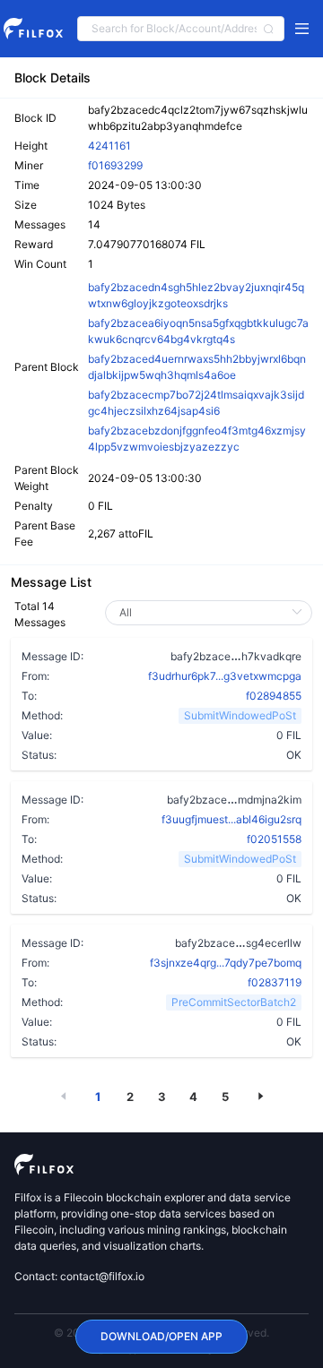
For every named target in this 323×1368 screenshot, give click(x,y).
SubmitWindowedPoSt (240, 715)
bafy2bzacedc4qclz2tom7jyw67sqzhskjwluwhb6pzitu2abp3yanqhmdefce (198, 118)
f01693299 (115, 165)
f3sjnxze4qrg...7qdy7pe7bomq (225, 962)
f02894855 (273, 695)
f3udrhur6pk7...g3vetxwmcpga (224, 676)
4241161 (109, 145)
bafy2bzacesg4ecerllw (238, 942)
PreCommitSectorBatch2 (233, 1002)
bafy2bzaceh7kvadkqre (235, 656)
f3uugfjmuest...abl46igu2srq (231, 819)
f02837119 (274, 982)
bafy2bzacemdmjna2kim (234, 799)
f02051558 (274, 839)
